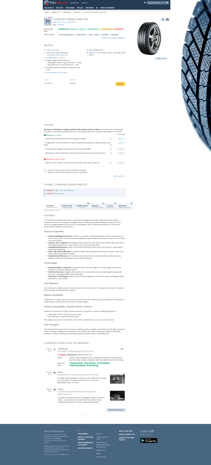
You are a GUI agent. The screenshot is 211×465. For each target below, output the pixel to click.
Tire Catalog (49, 8)
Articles (80, 8)
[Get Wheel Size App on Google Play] (150, 440)
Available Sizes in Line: (54, 58)
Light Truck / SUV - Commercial (64, 22)
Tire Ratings (70, 8)
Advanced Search (85, 448)
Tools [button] (84, 3)
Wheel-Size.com (125, 431)
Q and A (111, 205)
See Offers (48, 83)
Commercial (59, 193)
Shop (121, 84)
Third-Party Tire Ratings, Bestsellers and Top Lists (103, 445)
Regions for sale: (95, 53)
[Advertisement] (85, 105)
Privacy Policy (101, 457)
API (97, 8)
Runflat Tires (100, 450)
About (98, 453)
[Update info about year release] (104, 50)
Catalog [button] (74, 3)
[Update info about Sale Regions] (94, 55)
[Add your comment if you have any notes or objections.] (125, 139)
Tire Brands (83, 434)
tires (68, 435)
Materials (125, 205)
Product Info (67, 206)
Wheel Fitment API (127, 434)
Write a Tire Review (107, 8)
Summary (51, 206)
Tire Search (89, 8)
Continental (67, 12)
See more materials (116, 410)
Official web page (53, 50)
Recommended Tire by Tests (57, 72)
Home (46, 12)
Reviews (98, 205)
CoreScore (65, 438)
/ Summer (60, 25)
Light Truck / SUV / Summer (64, 190)
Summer (77, 12)
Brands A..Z (56, 12)
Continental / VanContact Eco (57, 55)
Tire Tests (59, 8)
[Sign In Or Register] (144, 2)
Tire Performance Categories (85, 444)
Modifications (83, 205)
